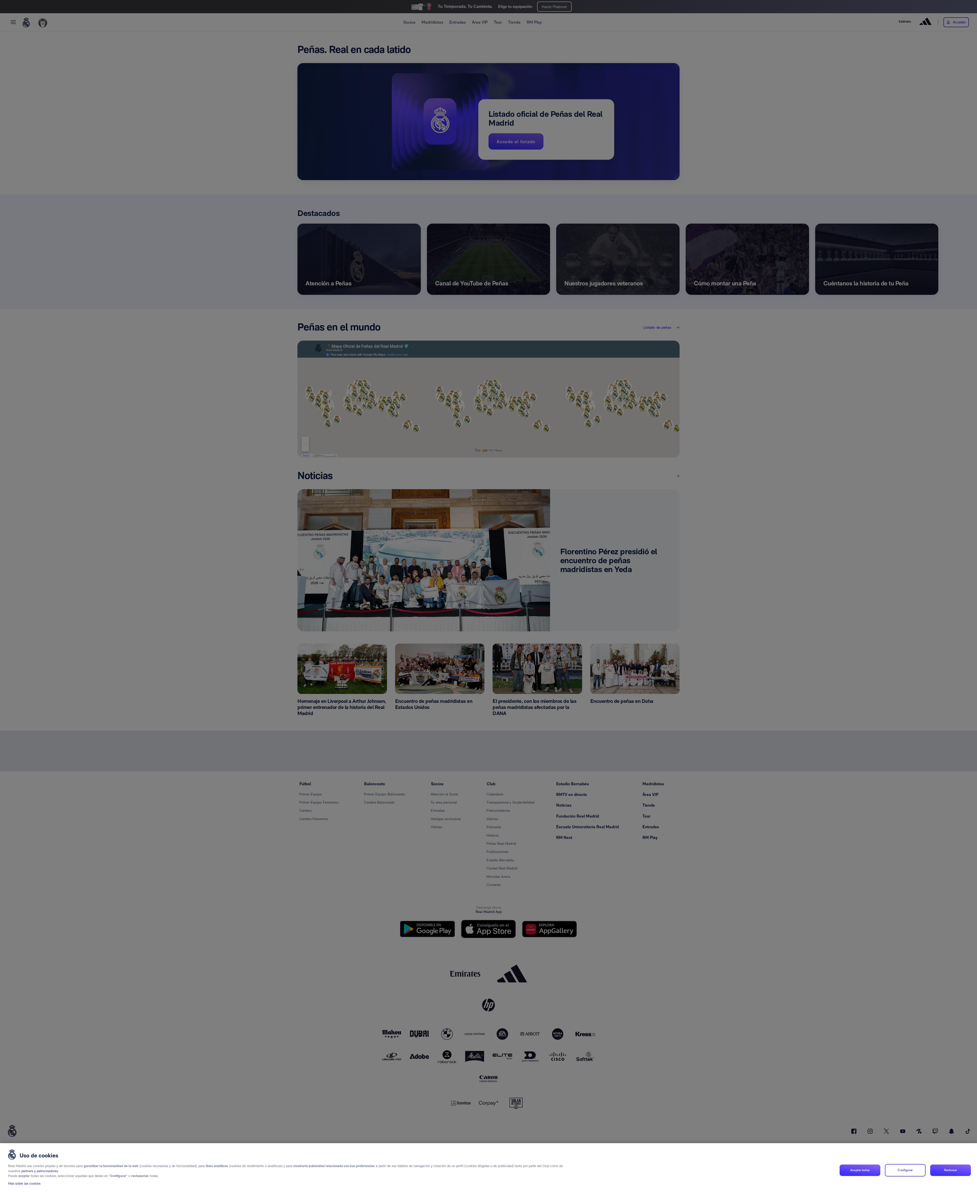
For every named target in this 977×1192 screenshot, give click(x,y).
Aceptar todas (860, 1170)
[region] (488, 1167)
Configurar (905, 1170)
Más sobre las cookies (24, 1183)
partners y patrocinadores (39, 1171)
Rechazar (950, 1170)
